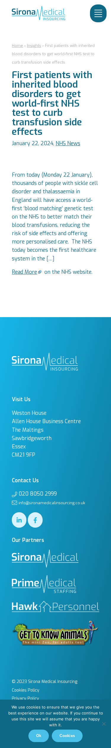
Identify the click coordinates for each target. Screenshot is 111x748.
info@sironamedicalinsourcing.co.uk (52, 502)
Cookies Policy (25, 690)
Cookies (67, 735)
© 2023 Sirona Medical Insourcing (44, 681)
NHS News (68, 143)
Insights (34, 45)
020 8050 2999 (38, 493)
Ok (38, 735)
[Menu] (98, 13)
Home (17, 45)
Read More (24, 272)
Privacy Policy (25, 698)
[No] (104, 724)
